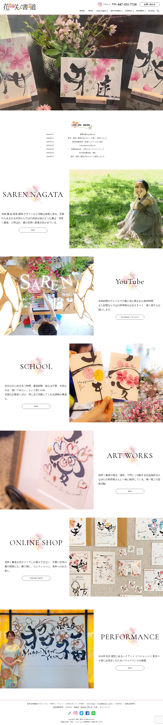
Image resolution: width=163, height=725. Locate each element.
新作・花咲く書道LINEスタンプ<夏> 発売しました (87, 138)
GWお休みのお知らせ (87, 145)
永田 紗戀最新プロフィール (37, 704)
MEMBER (140, 11)
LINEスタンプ (71, 704)
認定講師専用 (58, 707)
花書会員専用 (130, 704)
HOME (82, 11)
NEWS (90, 11)
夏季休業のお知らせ (87, 134)
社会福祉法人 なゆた (105, 704)
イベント (60, 704)
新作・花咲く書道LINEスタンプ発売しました (88, 156)
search (159, 11)
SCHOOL (128, 11)
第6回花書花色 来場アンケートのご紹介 (87, 142)
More (33, 230)
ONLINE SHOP (36, 578)
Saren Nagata (101, 11)
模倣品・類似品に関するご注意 (85, 707)
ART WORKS (115, 11)
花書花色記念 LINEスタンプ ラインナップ (87, 149)
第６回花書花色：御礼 (87, 153)
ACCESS (151, 11)
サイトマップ (105, 707)
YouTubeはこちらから (130, 317)
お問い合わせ (149, 4)
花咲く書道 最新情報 (81, 125)
